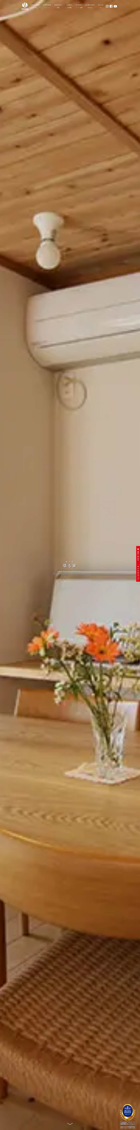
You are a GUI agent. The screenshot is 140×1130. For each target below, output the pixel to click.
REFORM (47, 6)
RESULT (58, 6)
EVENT (79, 6)
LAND (69, 6)
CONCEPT (35, 6)
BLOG (101, 6)
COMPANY (90, 6)
